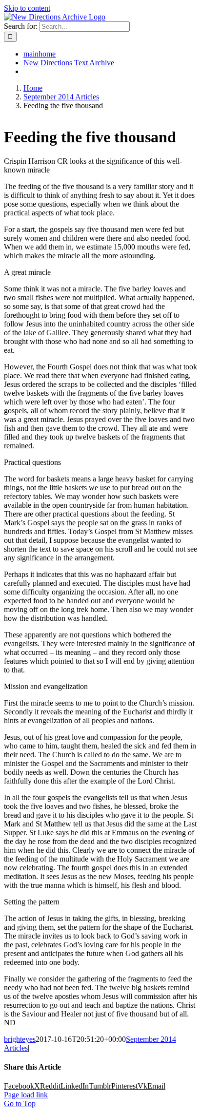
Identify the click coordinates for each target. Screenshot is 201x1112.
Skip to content (27, 8)
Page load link (26, 1095)
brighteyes (20, 1039)
